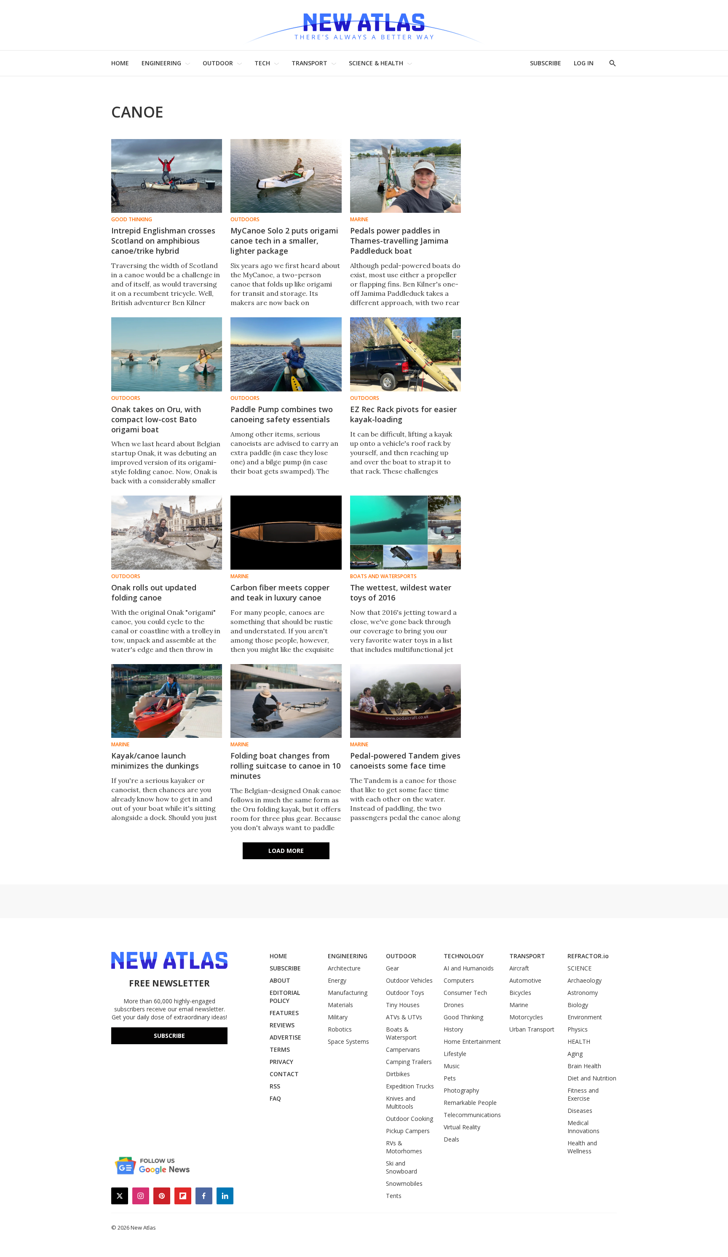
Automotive (525, 980)
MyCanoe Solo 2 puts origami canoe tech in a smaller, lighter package (284, 240)
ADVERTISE (285, 1037)
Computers (459, 980)
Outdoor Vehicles (409, 980)
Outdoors (245, 219)
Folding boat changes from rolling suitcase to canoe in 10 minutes (285, 765)
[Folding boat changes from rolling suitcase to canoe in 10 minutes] (285, 701)
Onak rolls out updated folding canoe (153, 592)
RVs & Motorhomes (404, 1147)
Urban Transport (531, 1029)
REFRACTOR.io (588, 956)
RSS (275, 1086)
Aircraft (519, 968)
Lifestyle (455, 1054)
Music (452, 1066)
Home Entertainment (472, 1041)
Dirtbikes (398, 1074)
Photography (461, 1090)
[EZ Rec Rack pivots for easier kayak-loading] (405, 354)
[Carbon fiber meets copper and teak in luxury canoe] (285, 532)
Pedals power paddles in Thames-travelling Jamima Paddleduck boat (399, 240)
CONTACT (284, 1074)
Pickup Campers (408, 1131)
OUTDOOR (218, 63)
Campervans (403, 1049)
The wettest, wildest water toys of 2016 (400, 592)
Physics (577, 1029)
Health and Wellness (582, 1147)
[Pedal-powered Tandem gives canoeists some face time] (405, 701)
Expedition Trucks (410, 1086)
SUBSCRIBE (545, 63)
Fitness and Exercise (583, 1094)
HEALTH (578, 1041)
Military (338, 1017)
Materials (340, 1005)
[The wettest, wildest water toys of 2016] (405, 532)
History (453, 1029)
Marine (359, 219)
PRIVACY (281, 1062)
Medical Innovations (583, 1127)
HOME (120, 63)
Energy (337, 980)
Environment (584, 1017)
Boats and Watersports (383, 576)
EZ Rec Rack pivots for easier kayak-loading (403, 414)
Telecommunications (472, 1115)
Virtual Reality (462, 1127)
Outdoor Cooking (409, 1119)
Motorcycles (526, 1017)
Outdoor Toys (405, 993)
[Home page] (364, 25)
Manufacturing (347, 993)
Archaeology (584, 980)
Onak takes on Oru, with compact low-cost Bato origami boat (156, 419)
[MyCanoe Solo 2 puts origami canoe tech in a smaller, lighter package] (285, 176)
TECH (262, 63)
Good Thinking (131, 219)
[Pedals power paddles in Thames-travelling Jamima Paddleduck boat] (405, 176)
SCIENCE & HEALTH (376, 63)
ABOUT (280, 980)
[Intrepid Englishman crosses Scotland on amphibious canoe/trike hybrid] (166, 176)
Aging (575, 1054)
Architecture (344, 968)
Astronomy (582, 993)
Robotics (340, 1029)
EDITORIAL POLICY (285, 997)
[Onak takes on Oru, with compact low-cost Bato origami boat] (166, 354)
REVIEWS (282, 1025)
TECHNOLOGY (464, 956)
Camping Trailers (409, 1062)
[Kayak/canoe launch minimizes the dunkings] (166, 701)
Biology (577, 1005)
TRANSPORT (309, 63)
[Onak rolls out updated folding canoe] (166, 532)
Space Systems (348, 1041)
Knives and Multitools (400, 1102)
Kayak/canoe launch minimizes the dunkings (155, 760)
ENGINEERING (161, 63)
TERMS (280, 1049)
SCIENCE (579, 968)
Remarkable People (470, 1103)
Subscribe (169, 1036)
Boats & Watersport (401, 1033)
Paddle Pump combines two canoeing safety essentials (281, 414)
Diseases (579, 1111)
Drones (454, 1005)
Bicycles (520, 993)
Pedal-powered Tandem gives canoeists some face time (405, 760)
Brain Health (584, 1066)
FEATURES (284, 1013)
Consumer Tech (465, 993)
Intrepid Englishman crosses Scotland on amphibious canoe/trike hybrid (163, 240)
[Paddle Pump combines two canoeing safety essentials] (285, 354)
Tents (393, 1196)
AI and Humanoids (469, 968)
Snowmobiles (404, 1183)
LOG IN (584, 63)
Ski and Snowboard (401, 1167)
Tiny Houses (403, 1005)
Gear (392, 968)
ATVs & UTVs (404, 1017)
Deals (451, 1139)
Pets (450, 1078)
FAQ (275, 1098)
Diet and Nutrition (591, 1078)
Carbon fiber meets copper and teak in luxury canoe (279, 592)
